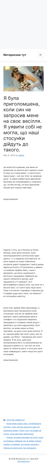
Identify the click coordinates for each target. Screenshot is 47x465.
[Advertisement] (23, 24)
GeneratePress (23, 461)
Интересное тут (14, 55)
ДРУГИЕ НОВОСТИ (16, 420)
